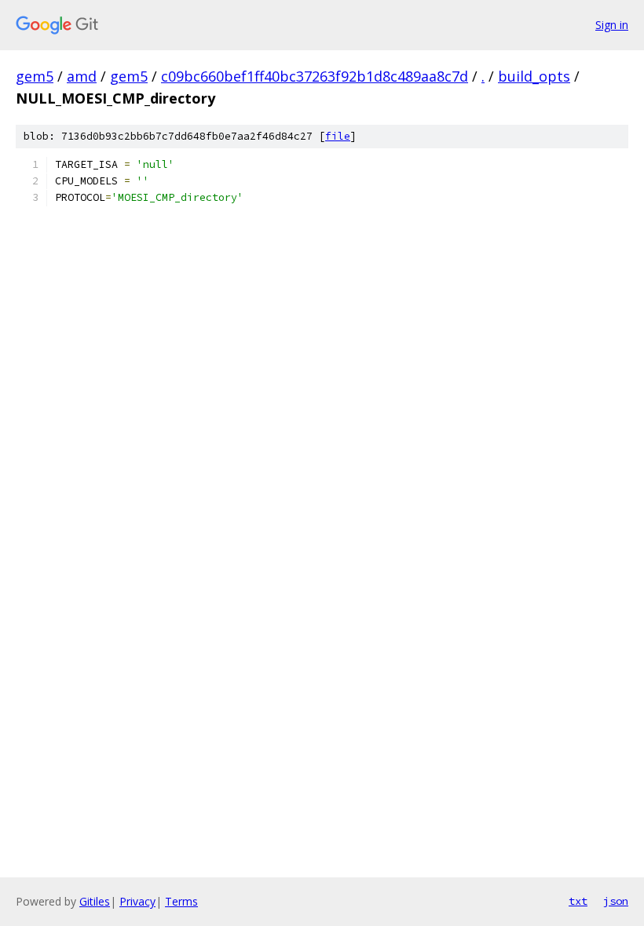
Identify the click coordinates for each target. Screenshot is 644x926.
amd (82, 76)
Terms (181, 901)
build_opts (534, 76)
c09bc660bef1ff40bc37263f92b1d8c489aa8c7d (314, 76)
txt (578, 901)
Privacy (137, 901)
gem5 (34, 76)
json (615, 901)
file (337, 136)
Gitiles (94, 901)
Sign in (611, 24)
